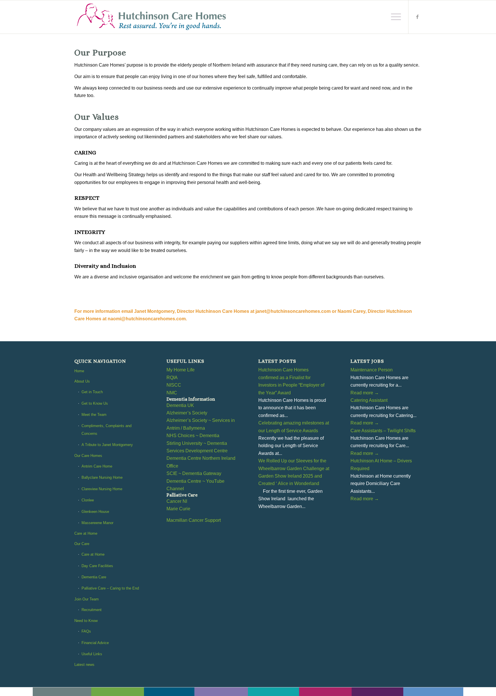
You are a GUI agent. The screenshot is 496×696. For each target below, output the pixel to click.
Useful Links (92, 654)
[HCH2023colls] (152, 17)
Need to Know (86, 621)
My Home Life (180, 369)
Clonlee (88, 500)
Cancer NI (176, 501)
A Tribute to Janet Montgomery (107, 445)
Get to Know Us (95, 403)
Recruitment (92, 610)
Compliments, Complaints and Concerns (106, 429)
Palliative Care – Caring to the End (110, 588)
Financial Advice (95, 643)
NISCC (173, 385)
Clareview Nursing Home (102, 489)
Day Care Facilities (97, 566)
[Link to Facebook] (417, 16)
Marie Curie (178, 508)
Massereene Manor (97, 523)
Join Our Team (86, 599)
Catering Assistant (369, 400)
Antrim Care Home (97, 466)
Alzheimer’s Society (186, 412)
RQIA (172, 377)
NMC (171, 392)
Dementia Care (94, 577)
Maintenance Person (371, 369)
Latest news (84, 664)
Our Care (81, 544)
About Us (82, 381)
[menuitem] (394, 17)
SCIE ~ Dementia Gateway (193, 473)
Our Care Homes (88, 455)
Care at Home (85, 533)
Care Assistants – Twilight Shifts (383, 430)
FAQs (86, 631)
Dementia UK (180, 405)
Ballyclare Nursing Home (102, 477)
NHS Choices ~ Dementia (192, 435)
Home (79, 371)
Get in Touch (92, 392)
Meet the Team (94, 414)
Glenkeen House (95, 511)
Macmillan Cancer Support (193, 520)
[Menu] (394, 17)
